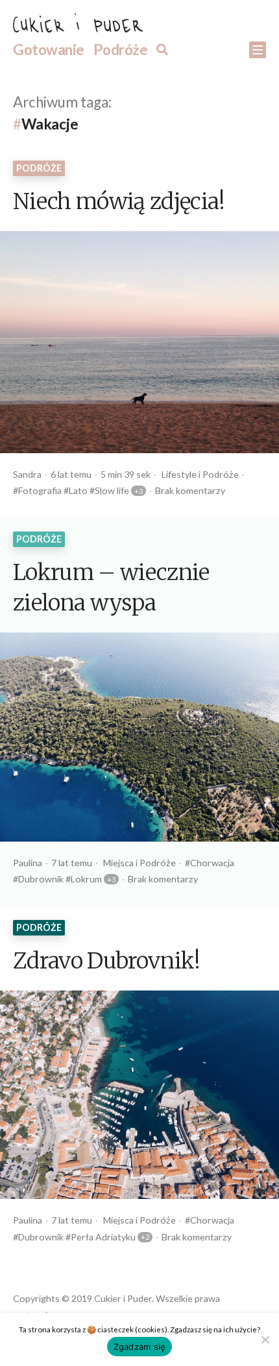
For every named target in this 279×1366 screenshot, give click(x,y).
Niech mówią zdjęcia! (119, 202)
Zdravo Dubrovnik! (106, 962)
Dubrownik (41, 878)
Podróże (120, 49)
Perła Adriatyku (103, 1236)
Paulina (27, 862)
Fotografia (40, 490)
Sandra (27, 474)
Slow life (112, 490)
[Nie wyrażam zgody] (264, 1338)
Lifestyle (179, 474)
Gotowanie (48, 49)
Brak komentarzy (190, 490)
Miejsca (118, 862)
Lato (78, 490)
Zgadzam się (140, 1346)
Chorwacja (212, 862)
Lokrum (86, 878)
